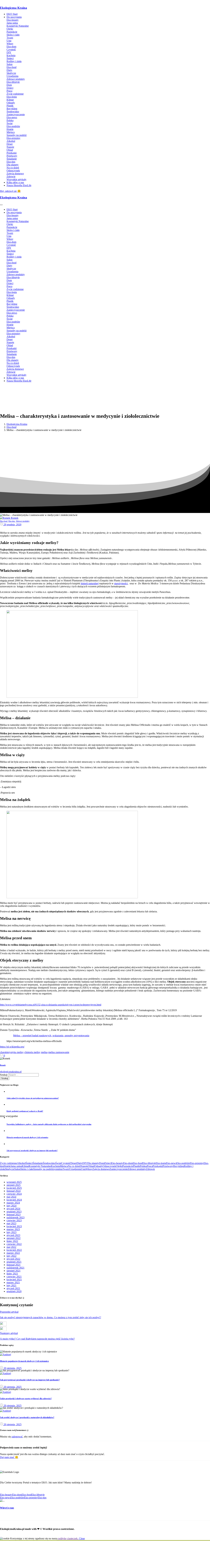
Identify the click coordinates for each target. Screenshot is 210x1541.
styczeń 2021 (13, 1288)
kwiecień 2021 (14, 1279)
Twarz (66, 1169)
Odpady (98, 1166)
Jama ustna (16, 1166)
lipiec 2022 (12, 1241)
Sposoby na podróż (43, 1169)
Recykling (178, 1166)
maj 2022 (11, 1247)
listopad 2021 (14, 1264)
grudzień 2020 (14, 1291)
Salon (17, 1169)
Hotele (7, 1166)
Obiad (91, 1166)
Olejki (119, 1166)
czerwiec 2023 (14, 1220)
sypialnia (58, 1169)
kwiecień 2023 (14, 1226)
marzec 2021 (13, 1282)
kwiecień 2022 (14, 1250)
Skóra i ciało (26, 1169)
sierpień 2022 (14, 1238)
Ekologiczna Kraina (13, 8)
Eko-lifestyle (149, 1163)
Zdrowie (150, 1169)
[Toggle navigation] (1, 204)
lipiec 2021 (12, 1273)
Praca (150, 1166)
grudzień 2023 (14, 1211)
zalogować (17, 1436)
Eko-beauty (117, 1163)
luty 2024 (11, 1205)
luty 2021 (11, 1285)
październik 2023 (15, 1217)
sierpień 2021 (14, 1270)
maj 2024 (11, 1196)
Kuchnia (55, 1166)
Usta (83, 1169)
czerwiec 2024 (14, 1193)
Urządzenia (75, 1169)
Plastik (136, 1166)
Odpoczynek (109, 1166)
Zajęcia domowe (101, 1169)
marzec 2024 (13, 1202)
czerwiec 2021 (14, 1276)
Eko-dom (128, 1163)
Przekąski (158, 1166)
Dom (101, 1163)
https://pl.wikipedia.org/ (12, 1046)
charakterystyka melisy (12, 1052)
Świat (58, 1163)
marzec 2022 (13, 1253)
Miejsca (64, 1166)
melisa (44, 1052)
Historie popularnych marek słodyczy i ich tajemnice (24, 1361)
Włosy (89, 1169)
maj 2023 (11, 1223)
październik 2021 (15, 1267)
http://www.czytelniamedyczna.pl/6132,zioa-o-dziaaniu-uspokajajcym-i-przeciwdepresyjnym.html (50, 1004)
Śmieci (29, 1163)
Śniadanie (38, 1163)
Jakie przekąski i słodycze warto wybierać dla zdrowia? (26, 1398)
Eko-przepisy (197, 1163)
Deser (74, 1163)
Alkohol (21, 1163)
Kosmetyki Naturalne (40, 1166)
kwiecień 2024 (14, 1199)
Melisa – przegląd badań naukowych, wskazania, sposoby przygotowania (51, 1035)
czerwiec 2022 (14, 1244)
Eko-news (171, 1163)
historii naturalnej (90, 583)
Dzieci (107, 1163)
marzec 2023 (13, 1229)
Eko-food (11, 427)
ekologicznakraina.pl (10, 1071)
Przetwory (168, 1166)
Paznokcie (127, 1166)
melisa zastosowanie (58, 1052)
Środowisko (49, 1163)
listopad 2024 (14, 1191)
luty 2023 (11, 1232)
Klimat (25, 1166)
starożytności (121, 583)
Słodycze (9, 1169)
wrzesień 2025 (14, 1182)
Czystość (66, 1163)
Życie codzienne (8, 1163)
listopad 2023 (14, 1214)
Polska (143, 1166)
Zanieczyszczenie (119, 1169)
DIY (84, 1163)
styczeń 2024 (13, 1208)
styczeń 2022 (13, 1258)
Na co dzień (74, 1166)
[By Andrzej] (5, 1354)
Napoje (84, 1166)
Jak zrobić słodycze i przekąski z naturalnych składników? (27, 1417)
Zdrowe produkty (137, 1169)
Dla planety (93, 1163)
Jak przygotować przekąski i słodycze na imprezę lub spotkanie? (30, 1380)
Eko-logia (161, 1163)
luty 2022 (11, 1255)
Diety (79, 1163)
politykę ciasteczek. (68, 1538)
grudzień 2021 (14, 1261)
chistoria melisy (32, 1052)
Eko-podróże (183, 1163)
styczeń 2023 (13, 1235)
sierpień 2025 (14, 1185)
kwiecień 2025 (14, 1188)
